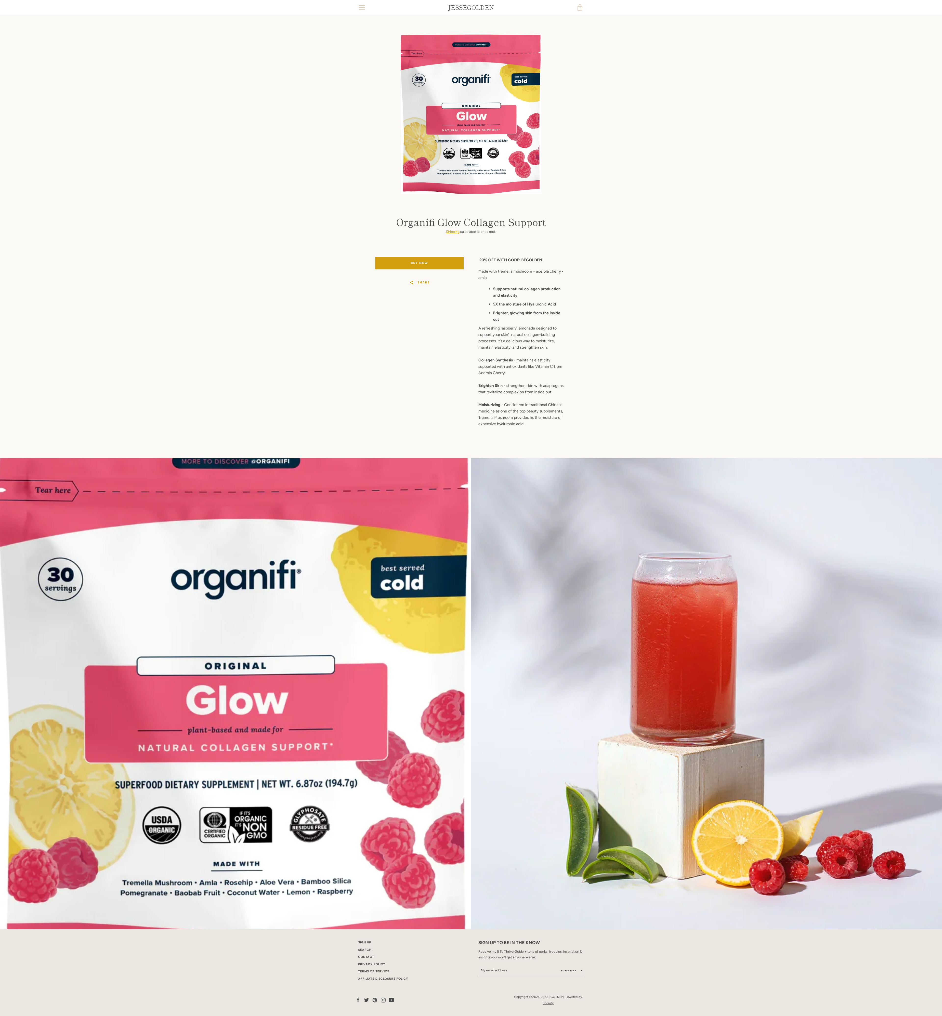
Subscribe (569, 970)
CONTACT (366, 957)
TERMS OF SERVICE (373, 971)
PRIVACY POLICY (371, 964)
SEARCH (365, 949)
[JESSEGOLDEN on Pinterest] (374, 999)
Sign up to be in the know (509, 942)
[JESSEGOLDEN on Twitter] (366, 999)
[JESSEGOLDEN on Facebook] (358, 999)
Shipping (452, 232)
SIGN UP (364, 942)
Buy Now (419, 263)
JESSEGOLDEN (471, 7)
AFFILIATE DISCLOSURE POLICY (383, 978)
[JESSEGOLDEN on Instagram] (383, 999)
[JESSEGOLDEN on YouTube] (391, 999)
